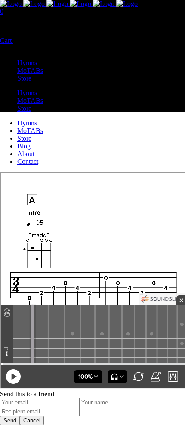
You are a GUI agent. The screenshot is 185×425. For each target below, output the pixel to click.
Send (9, 420)
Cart (6, 40)
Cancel (31, 420)
